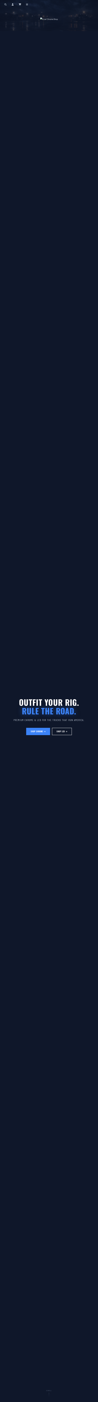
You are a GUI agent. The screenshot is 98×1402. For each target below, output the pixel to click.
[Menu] (27, 4)
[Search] (5, 4)
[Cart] (19, 4)
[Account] (12, 4)
